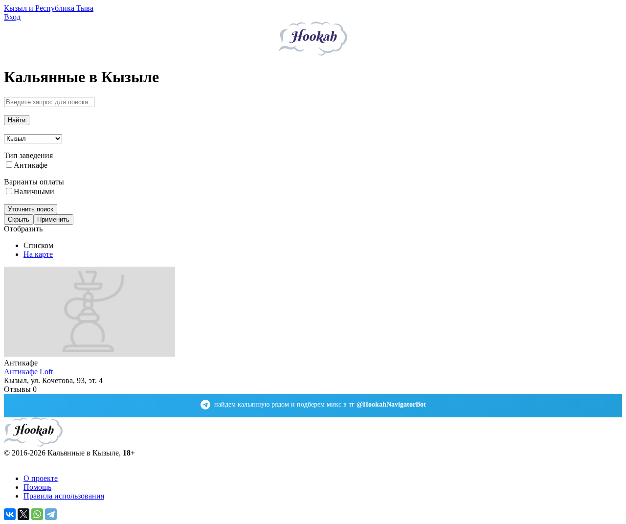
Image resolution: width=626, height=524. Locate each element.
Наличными (34, 191)
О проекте (40, 478)
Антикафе (30, 165)
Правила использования (63, 496)
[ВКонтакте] (10, 514)
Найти (16, 120)
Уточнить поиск (30, 209)
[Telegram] (51, 514)
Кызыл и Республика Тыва (48, 8)
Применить (53, 219)
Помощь (37, 487)
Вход (12, 17)
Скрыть (18, 219)
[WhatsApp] (37, 514)
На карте (38, 254)
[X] (23, 514)
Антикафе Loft (28, 371)
